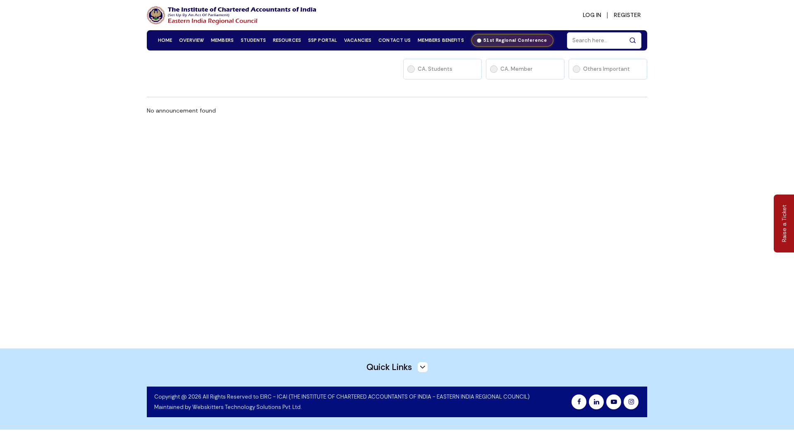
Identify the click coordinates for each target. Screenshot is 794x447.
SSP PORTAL (322, 40)
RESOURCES (287, 40)
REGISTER (627, 15)
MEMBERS (222, 40)
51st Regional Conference (515, 40)
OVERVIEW (191, 40)
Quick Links (390, 367)
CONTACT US (394, 40)
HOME (165, 40)
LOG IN (592, 15)
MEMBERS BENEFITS (441, 40)
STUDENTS (253, 40)
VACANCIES (357, 40)
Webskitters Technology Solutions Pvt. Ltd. (246, 407)
